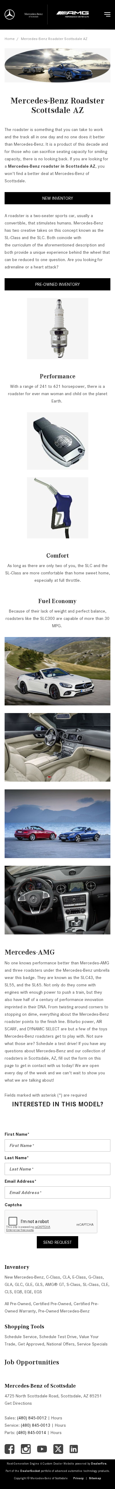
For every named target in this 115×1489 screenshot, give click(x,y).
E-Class (79, 1277)
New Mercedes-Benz (24, 1277)
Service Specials (92, 1344)
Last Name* (17, 1157)
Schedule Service (21, 1336)
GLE (29, 1284)
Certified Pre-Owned (52, 1303)
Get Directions (18, 1403)
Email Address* (20, 1181)
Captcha (13, 1204)
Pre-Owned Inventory (57, 284)
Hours (56, 1417)
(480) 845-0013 (35, 1425)
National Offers (61, 1344)
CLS (8, 1291)
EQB (18, 1291)
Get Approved (31, 1344)
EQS (38, 1291)
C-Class (53, 1277)
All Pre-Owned (18, 1303)
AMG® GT (54, 1284)
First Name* (17, 1134)
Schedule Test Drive (58, 1336)
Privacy (78, 1478)
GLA (8, 1284)
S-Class (73, 1284)
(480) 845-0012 (32, 1417)
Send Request (57, 1242)
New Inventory (57, 198)
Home (10, 38)
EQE (28, 1291)
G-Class (95, 1277)
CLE (104, 1284)
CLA (66, 1277)
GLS (39, 1284)
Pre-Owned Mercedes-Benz (64, 1311)
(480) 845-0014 (31, 1432)
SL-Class (91, 1284)
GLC (19, 1284)
